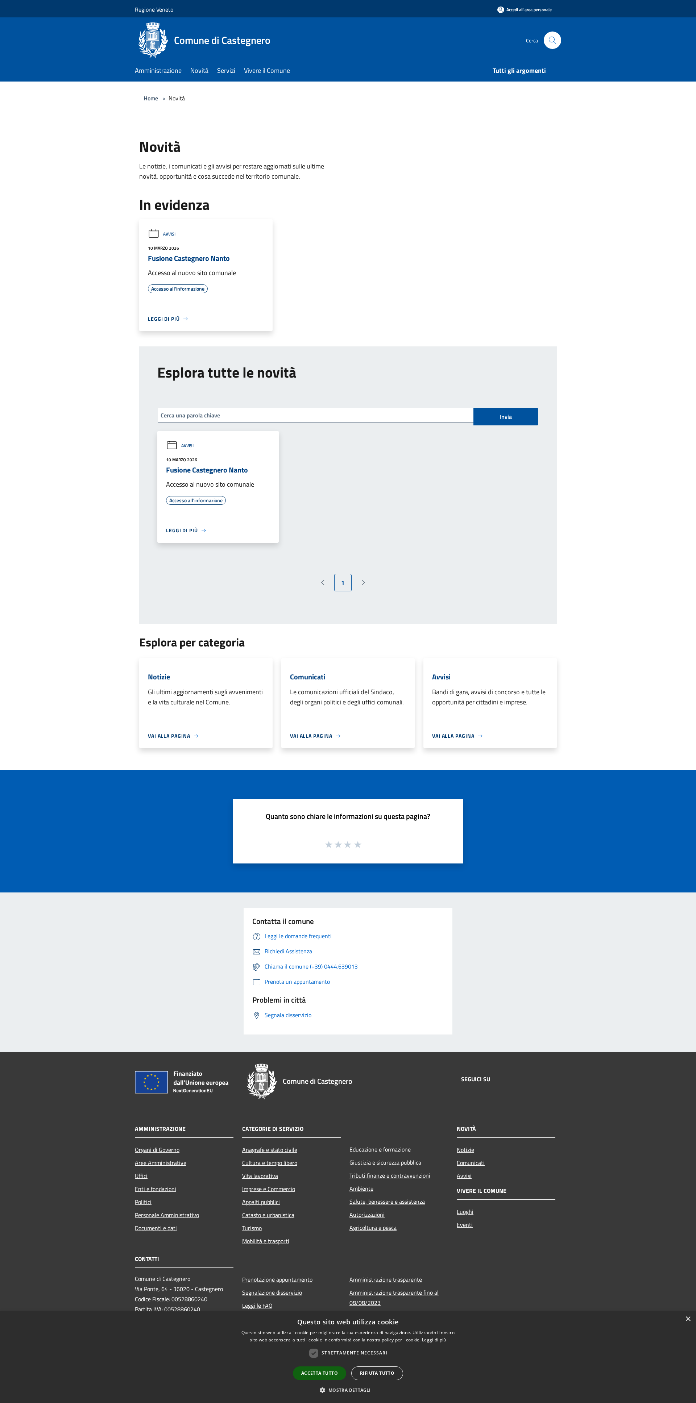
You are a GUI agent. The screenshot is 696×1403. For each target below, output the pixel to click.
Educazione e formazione (380, 1149)
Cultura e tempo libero (269, 1162)
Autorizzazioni (367, 1214)
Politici (143, 1202)
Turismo (252, 1228)
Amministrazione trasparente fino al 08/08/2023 (394, 1297)
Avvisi (169, 233)
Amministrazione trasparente (385, 1279)
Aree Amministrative (160, 1162)
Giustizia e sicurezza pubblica (385, 1162)
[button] (347, 1390)
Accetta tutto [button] (319, 1373)
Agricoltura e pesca (373, 1227)
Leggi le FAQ (257, 1305)
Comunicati (471, 1162)
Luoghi (465, 1211)
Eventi (465, 1224)
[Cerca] (552, 40)
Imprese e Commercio (268, 1189)
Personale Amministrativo (167, 1215)
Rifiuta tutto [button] (377, 1373)
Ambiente (361, 1188)
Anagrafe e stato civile (269, 1149)
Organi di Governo (157, 1149)
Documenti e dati (156, 1228)
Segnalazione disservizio (272, 1292)
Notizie (465, 1149)
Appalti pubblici (261, 1202)
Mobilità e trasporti (265, 1241)
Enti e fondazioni (155, 1189)
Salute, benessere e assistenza (387, 1201)
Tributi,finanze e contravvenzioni (389, 1175)
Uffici (141, 1175)
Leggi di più (434, 1340)
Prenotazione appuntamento (277, 1279)
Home (151, 98)
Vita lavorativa (260, 1175)
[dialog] (348, 1357)
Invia (506, 416)
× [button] (688, 1319)
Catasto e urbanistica (268, 1215)
